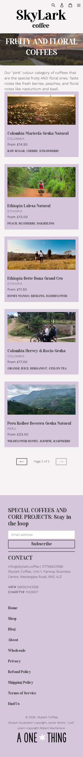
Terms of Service (22, 693)
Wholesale (17, 650)
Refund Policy (19, 672)
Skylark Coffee (47, 717)
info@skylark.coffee (23, 566)
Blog (12, 629)
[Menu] (79, 4)
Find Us (14, 704)
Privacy (14, 661)
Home (13, 608)
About (13, 640)
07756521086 (52, 566)
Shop (12, 618)
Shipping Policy (20, 682)
